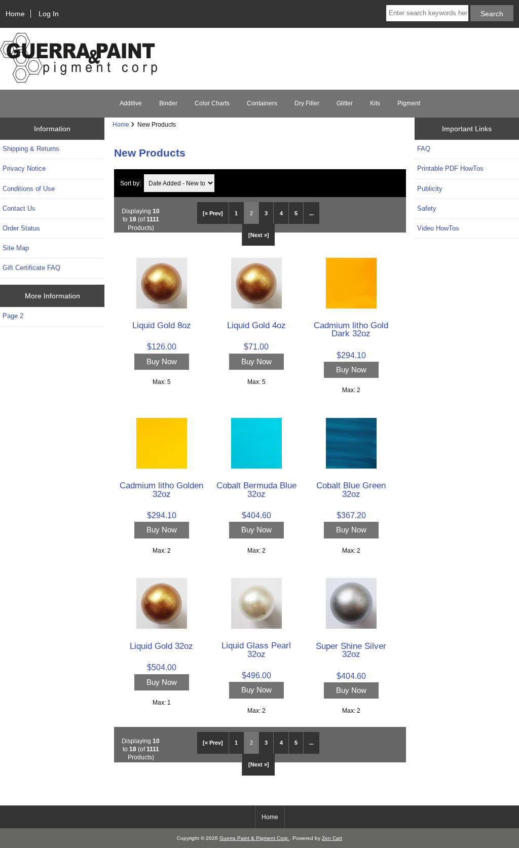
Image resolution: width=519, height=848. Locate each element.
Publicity (429, 188)
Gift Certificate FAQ (31, 268)
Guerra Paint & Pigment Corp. (254, 838)
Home (15, 14)
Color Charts (212, 103)
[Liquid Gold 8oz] (161, 306)
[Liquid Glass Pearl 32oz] (256, 626)
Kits (375, 103)
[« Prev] (213, 213)
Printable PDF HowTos (450, 168)
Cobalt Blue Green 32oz (351, 489)
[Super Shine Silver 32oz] (351, 626)
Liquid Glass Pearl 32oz (256, 649)
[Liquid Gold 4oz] (256, 306)
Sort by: (130, 183)
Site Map (16, 248)
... (311, 213)
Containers (262, 103)
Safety (426, 208)
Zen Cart (332, 838)
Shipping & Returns (31, 148)
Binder (168, 103)
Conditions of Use (29, 188)
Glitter (345, 103)
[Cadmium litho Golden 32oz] (161, 466)
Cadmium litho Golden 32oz (161, 489)
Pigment (408, 103)
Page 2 (13, 316)
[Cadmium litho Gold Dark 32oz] (351, 306)
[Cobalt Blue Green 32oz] (351, 466)
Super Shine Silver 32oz (351, 650)
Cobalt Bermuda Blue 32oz (256, 489)
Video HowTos (438, 228)
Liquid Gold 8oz (161, 325)
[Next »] (258, 235)
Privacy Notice (24, 168)
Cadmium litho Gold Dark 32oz (351, 329)
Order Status (21, 228)
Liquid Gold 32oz (161, 646)
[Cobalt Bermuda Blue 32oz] (256, 466)
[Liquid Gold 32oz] (161, 626)
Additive (131, 103)
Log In (49, 14)
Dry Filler (306, 103)
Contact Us (19, 208)
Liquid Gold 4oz (256, 325)
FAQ (423, 148)
